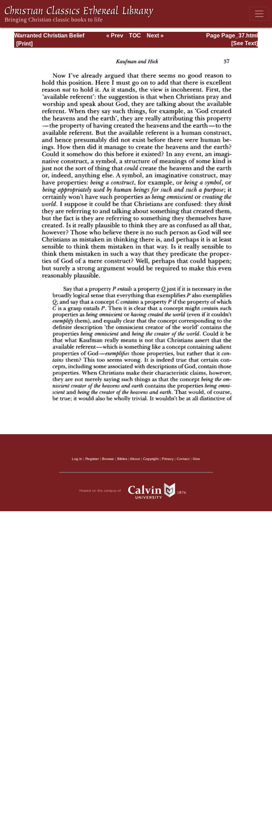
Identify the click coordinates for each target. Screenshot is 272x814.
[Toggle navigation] (259, 14)
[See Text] (244, 43)
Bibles (122, 459)
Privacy (168, 459)
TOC (135, 36)
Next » (155, 36)
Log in (77, 459)
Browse (108, 459)
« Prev (114, 36)
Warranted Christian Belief (49, 36)
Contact (183, 459)
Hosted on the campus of (100, 490)
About (135, 459)
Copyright (151, 459)
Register (92, 459)
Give (196, 459)
